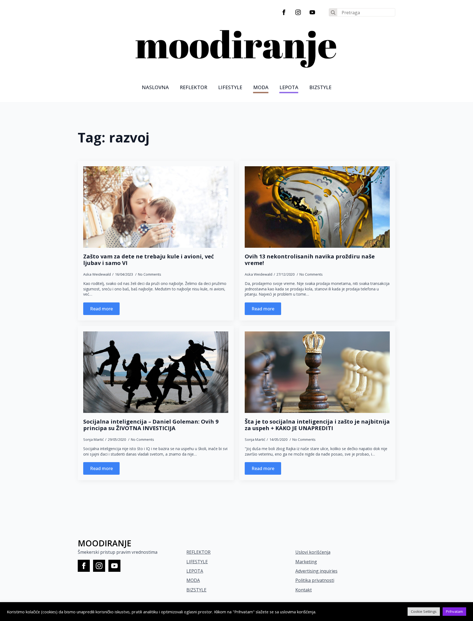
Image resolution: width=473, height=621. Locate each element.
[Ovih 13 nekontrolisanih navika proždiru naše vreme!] (317, 207)
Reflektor (193, 87)
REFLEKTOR (198, 552)
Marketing (306, 562)
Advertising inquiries (316, 571)
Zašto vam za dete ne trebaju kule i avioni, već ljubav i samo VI (148, 259)
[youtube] (312, 12)
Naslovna (155, 87)
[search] (333, 12)
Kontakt (303, 590)
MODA (261, 87)
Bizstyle (320, 87)
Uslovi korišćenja (312, 552)
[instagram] (298, 12)
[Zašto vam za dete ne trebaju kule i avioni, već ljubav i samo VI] (155, 207)
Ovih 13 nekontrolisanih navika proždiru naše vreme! (310, 259)
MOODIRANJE (104, 543)
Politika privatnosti (314, 580)
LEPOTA (288, 87)
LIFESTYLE (230, 87)
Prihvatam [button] (454, 611)
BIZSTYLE (196, 590)
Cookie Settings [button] (424, 611)
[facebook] (283, 12)
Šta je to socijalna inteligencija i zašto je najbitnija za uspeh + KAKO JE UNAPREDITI (317, 425)
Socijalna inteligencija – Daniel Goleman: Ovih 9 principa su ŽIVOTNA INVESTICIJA (150, 425)
